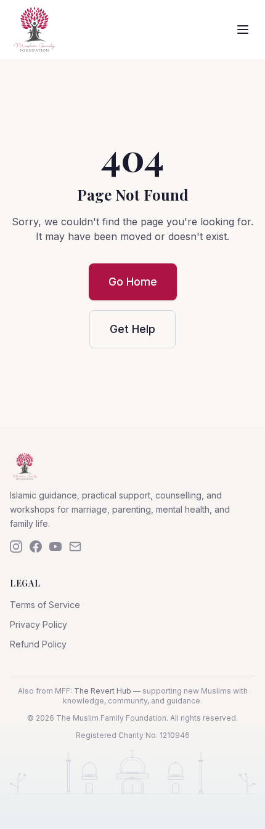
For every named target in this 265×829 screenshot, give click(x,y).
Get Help (132, 328)
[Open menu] (242, 29)
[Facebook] (36, 546)
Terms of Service (45, 604)
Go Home (132, 281)
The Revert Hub (102, 690)
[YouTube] (55, 546)
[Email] (75, 546)
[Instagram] (16, 546)
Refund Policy (38, 644)
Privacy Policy (38, 624)
